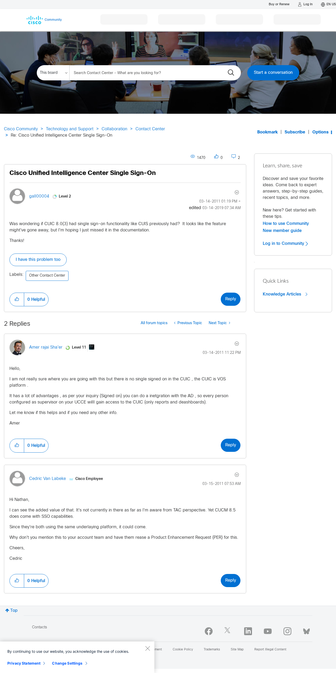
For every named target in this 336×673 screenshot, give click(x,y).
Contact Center (150, 129)
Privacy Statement (23, 663)
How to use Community (286, 223)
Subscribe (295, 132)
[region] (77, 657)
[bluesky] (306, 630)
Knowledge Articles (282, 294)
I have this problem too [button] (38, 260)
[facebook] (209, 631)
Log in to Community (284, 243)
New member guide (282, 231)
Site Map (237, 649)
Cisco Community (21, 129)
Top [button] (14, 611)
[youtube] (268, 631)
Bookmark (267, 132)
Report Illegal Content (270, 649)
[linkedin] (248, 631)
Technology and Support (69, 129)
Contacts (39, 627)
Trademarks (212, 649)
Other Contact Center (47, 275)
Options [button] (320, 132)
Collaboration (114, 129)
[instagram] (287, 631)
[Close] (147, 648)
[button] (17, 299)
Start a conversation (273, 73)
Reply (230, 299)
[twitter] (228, 631)
